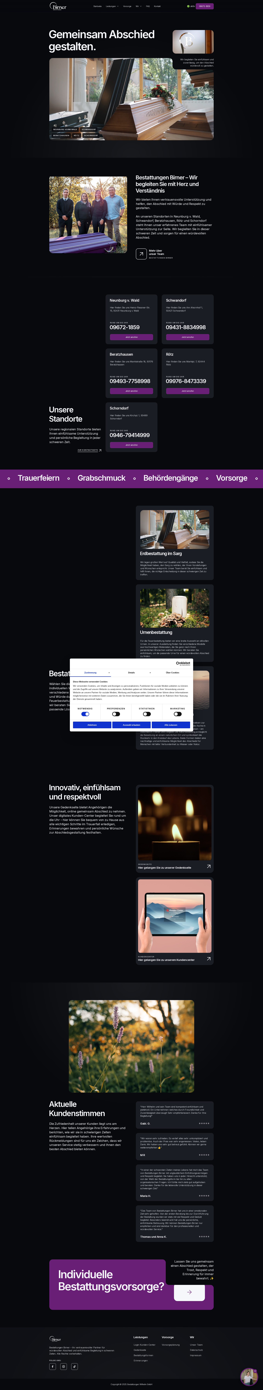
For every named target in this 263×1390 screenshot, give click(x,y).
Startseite (97, 6)
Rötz (76, 135)
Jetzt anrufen (131, 337)
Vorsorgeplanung (171, 1344)
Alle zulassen (171, 725)
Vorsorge (127, 6)
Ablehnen (92, 725)
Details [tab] (131, 672)
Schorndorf (91, 135)
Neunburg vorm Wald (65, 129)
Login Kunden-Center (144, 1344)
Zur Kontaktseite (88, 450)
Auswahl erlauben (131, 725)
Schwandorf (89, 129)
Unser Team (196, 1344)
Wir (137, 6)
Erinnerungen (141, 1360)
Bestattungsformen (143, 1355)
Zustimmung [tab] (90, 672)
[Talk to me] (249, 1377)
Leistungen (111, 6)
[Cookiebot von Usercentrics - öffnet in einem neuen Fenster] (178, 664)
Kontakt (157, 6)
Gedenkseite (140, 1350)
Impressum (195, 1355)
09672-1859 (204, 6)
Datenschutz (196, 1350)
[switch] (116, 714)
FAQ (148, 6)
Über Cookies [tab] (172, 672)
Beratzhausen (61, 135)
